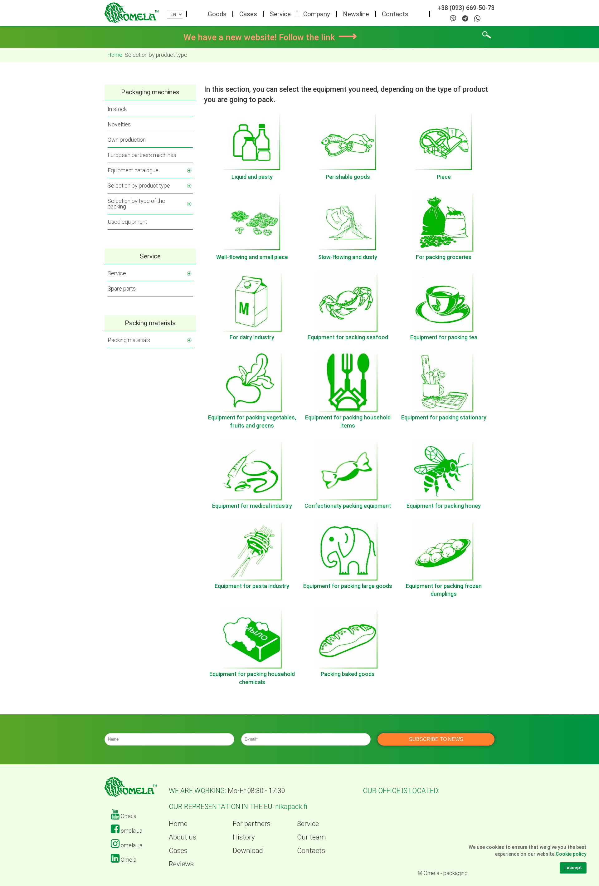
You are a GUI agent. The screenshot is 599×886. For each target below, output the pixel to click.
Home (178, 823)
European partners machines (142, 155)
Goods (217, 14)
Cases (248, 14)
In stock (117, 109)
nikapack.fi (291, 806)
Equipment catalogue (133, 170)
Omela (127, 816)
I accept (573, 867)
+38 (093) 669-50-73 (465, 8)
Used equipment (127, 221)
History (244, 837)
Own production (127, 139)
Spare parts (122, 288)
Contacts (395, 14)
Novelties (119, 124)
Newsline (356, 14)
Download (248, 850)
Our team (311, 837)
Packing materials (129, 340)
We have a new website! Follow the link (270, 37)
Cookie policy (571, 854)
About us (182, 837)
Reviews (181, 864)
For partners (251, 823)
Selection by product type (139, 185)
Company (316, 14)
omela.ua (130, 830)
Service (280, 14)
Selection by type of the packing (136, 204)
